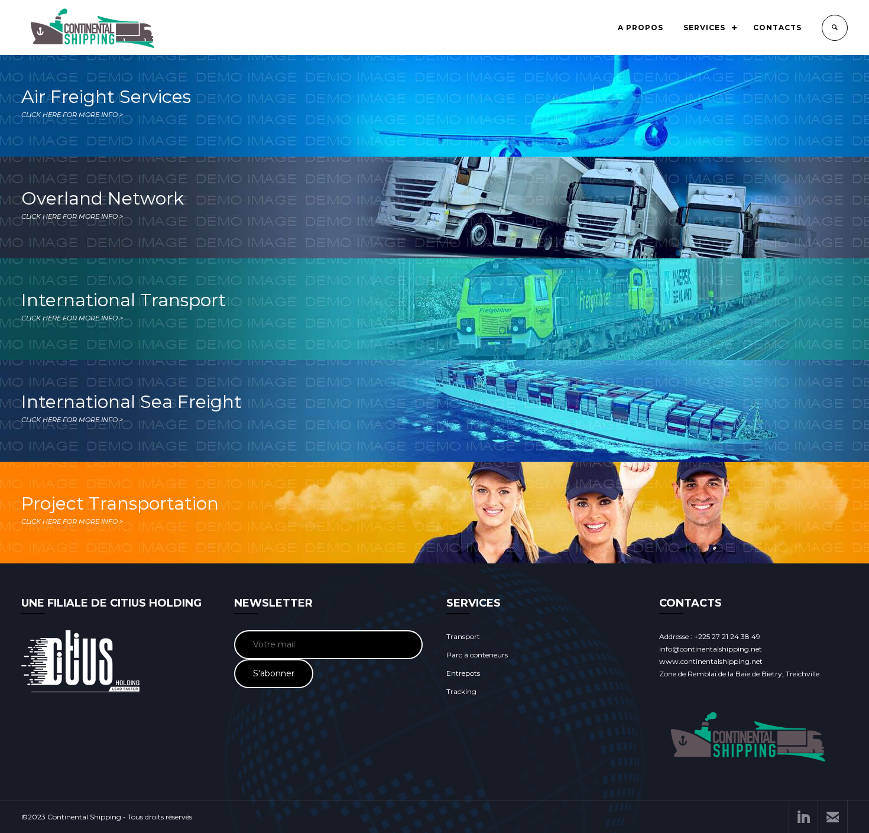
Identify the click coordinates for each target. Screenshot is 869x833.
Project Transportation (120, 509)
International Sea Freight (131, 407)
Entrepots (463, 673)
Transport (463, 636)
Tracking (461, 691)
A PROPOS (640, 27)
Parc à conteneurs (477, 654)
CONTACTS (777, 27)
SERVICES (704, 27)
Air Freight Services (106, 102)
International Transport (123, 305)
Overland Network (102, 204)
